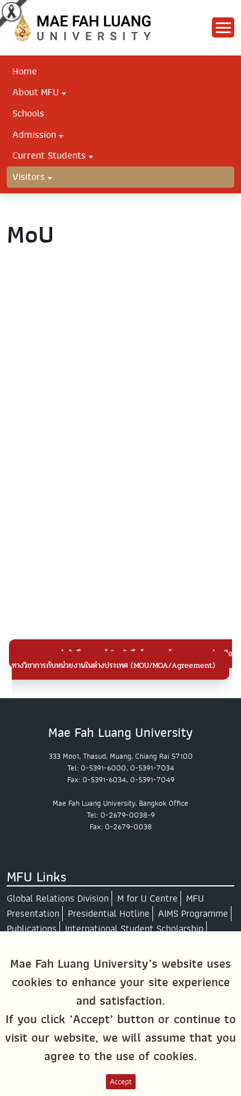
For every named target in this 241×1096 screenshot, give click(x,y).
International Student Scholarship (134, 928)
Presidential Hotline (109, 913)
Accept (121, 1082)
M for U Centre (147, 898)
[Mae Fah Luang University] (92, 27)
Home (24, 71)
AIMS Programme (193, 913)
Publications (32, 928)
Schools (28, 113)
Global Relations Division (58, 898)
